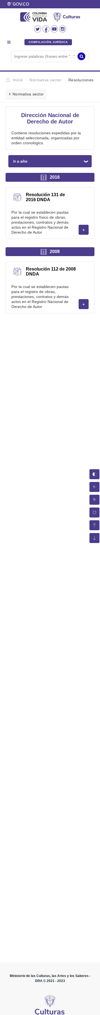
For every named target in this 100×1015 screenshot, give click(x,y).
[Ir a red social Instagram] (62, 31)
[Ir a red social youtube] (55, 31)
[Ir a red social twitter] (38, 31)
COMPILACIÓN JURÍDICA (48, 42)
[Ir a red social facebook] (46, 31)
